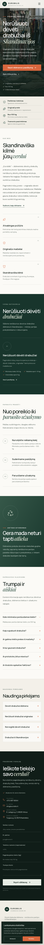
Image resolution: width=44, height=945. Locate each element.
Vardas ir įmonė (8, 825)
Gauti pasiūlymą (8, 380)
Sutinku (31, 939)
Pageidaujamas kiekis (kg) (12, 855)
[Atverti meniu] (39, 4)
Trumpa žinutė (8, 865)
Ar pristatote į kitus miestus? (16, 656)
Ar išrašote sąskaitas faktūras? (17, 665)
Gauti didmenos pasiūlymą (20, 67)
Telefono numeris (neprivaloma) (14, 845)
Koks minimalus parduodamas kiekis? (19, 617)
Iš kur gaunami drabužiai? (14, 648)
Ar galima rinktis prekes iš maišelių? (19, 639)
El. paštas (6, 835)
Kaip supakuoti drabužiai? (14, 630)
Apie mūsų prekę (10, 74)
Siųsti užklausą (20, 882)
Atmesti (12, 939)
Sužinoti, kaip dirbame (12, 205)
